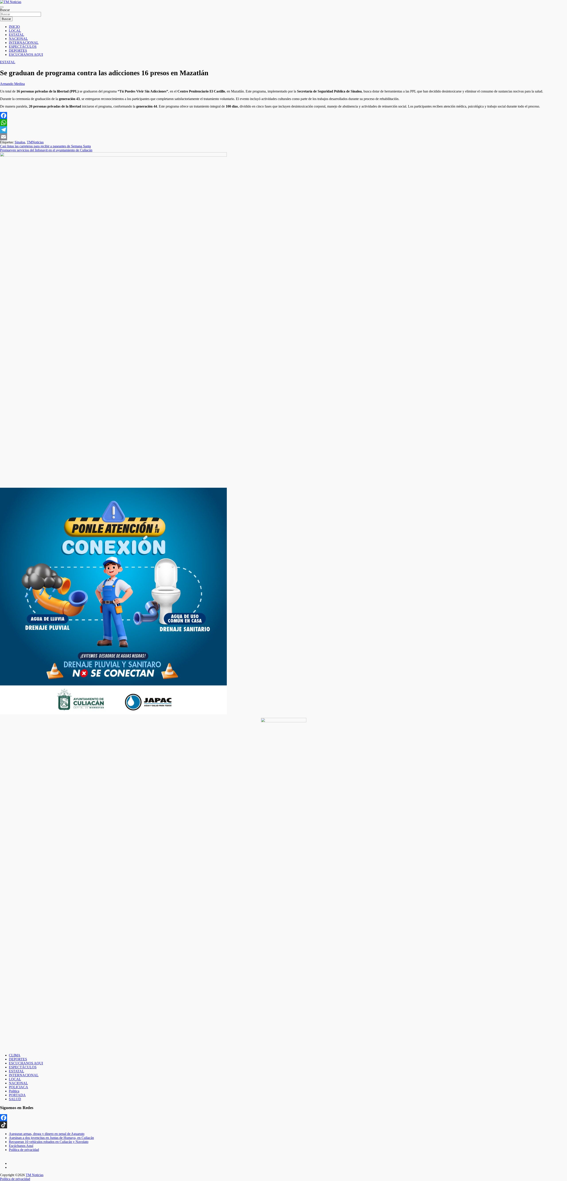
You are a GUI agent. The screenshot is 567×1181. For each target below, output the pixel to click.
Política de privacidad (24, 1150)
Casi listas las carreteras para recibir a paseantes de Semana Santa (45, 146)
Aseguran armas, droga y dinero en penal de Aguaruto (46, 1134)
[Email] (283, 136)
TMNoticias (35, 142)
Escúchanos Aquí (21, 1146)
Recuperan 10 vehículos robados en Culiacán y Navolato (48, 1142)
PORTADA (17, 1095)
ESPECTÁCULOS (23, 46)
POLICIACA (18, 1087)
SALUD (15, 1099)
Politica (14, 1091)
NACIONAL (18, 38)
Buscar (5, 10)
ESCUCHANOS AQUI (26, 54)
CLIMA (14, 1055)
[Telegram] (283, 129)
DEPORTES (18, 50)
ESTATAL (16, 35)
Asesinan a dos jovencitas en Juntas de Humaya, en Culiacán (51, 1138)
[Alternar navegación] (2, 7)
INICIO (14, 27)
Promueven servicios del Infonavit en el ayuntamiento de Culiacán (46, 150)
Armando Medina (12, 84)
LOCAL (15, 31)
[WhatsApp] (283, 122)
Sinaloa (20, 142)
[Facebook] (283, 115)
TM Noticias (34, 1175)
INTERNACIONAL (24, 42)
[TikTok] (283, 1124)
